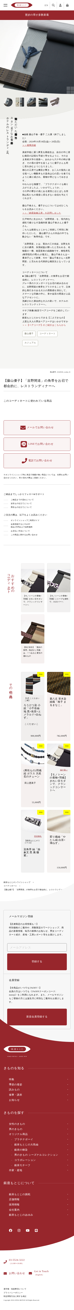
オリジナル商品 (18, 1134)
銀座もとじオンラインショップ (17, 882)
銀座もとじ (22, 5)
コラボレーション (25, 1160)
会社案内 (14, 1210)
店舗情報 (14, 1199)
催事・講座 (15, 1095)
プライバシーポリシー (13, 1293)
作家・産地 (15, 1170)
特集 (11, 1079)
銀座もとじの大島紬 (26, 1144)
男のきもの (15, 1129)
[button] (68, 57)
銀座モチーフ (22, 1165)
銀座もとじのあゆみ (21, 1215)
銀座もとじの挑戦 (19, 1194)
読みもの (14, 1089)
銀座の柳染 (21, 1150)
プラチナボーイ (23, 1139)
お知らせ (14, 1100)
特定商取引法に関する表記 (15, 1296)
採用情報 (14, 1204)
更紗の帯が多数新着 (37, 15)
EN (46, 5)
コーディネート (10, 886)
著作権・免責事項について (15, 1289)
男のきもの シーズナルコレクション (36, 1155)
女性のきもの (17, 1124)
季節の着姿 (15, 1084)
